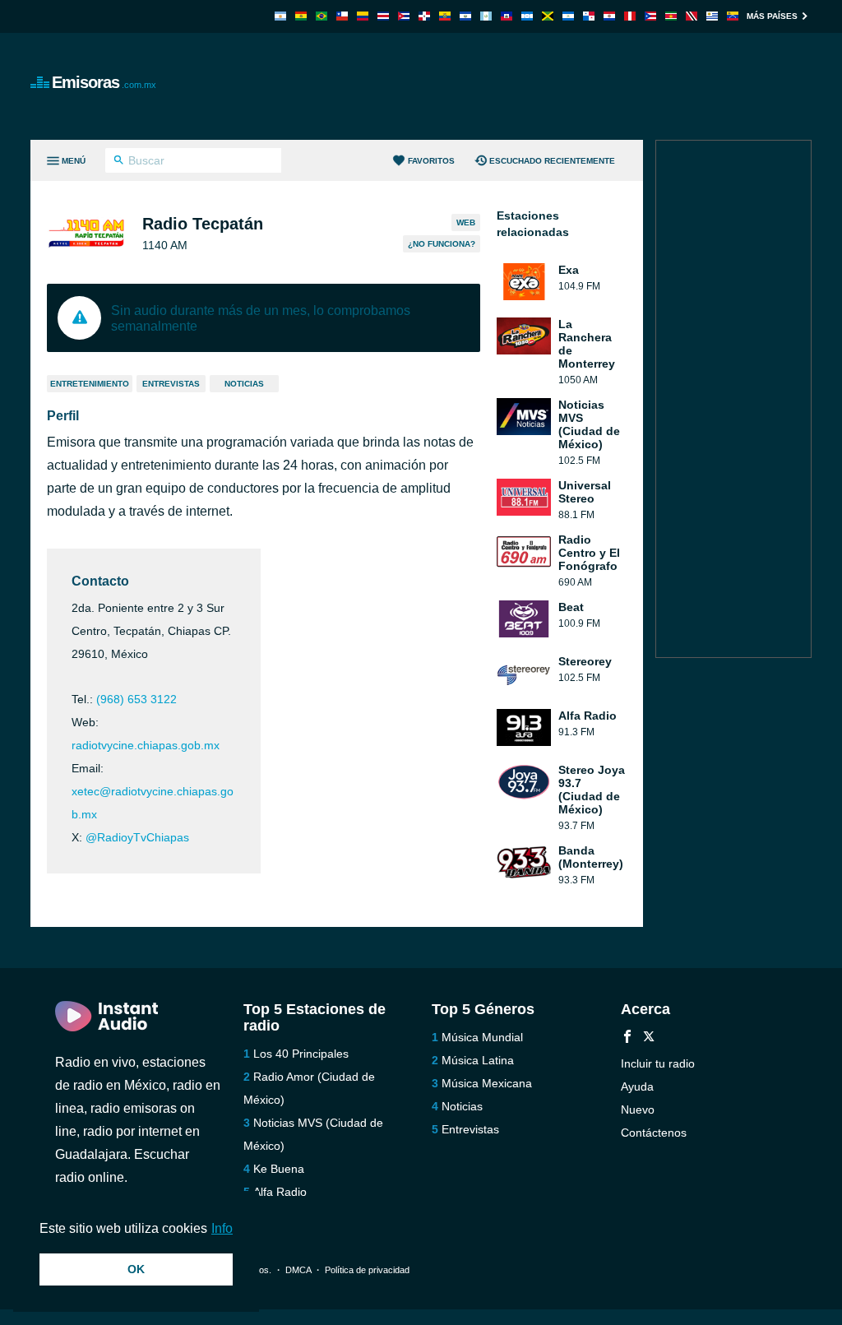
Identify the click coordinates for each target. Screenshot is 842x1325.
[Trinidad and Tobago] (691, 16)
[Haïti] (506, 16)
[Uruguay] (712, 16)
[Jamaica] (547, 16)
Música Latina (478, 1060)
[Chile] (342, 16)
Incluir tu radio (658, 1063)
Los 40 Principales (301, 1053)
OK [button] (136, 1269)
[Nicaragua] (568, 16)
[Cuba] (403, 16)
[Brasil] (321, 16)
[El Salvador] (465, 16)
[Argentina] (280, 16)
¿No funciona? (441, 243)
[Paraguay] (609, 16)
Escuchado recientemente (552, 160)
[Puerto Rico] (650, 16)
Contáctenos (654, 1132)
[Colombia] (362, 16)
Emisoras (104, 82)
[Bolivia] (301, 16)
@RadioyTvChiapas (137, 837)
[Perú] (630, 16)
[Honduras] (527, 16)
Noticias (244, 383)
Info (222, 1228)
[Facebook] (627, 1038)
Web (465, 222)
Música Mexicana (487, 1083)
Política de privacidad (367, 1270)
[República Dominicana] (424, 16)
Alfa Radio (280, 1191)
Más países (772, 16)
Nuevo (638, 1109)
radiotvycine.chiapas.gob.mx (146, 745)
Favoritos (431, 160)
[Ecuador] (445, 16)
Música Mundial (482, 1037)
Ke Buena (278, 1168)
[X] (648, 1038)
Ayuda (637, 1086)
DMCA (298, 1270)
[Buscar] (119, 162)
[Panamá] (588, 16)
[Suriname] (671, 16)
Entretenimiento (89, 383)
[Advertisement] (512, 86)
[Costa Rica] (383, 16)
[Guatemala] (486, 16)
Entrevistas (171, 383)
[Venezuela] (732, 16)
